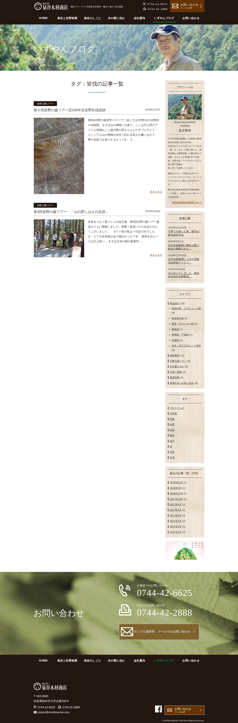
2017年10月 (176, 499)
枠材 (172, 430)
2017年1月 (176, 532)
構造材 (175, 329)
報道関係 (174, 377)
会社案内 (139, 18)
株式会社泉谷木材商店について (187, 202)
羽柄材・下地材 (180, 334)
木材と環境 (176, 372)
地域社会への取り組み (182, 383)
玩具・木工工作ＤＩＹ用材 (186, 345)
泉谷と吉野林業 (67, 18)
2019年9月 (176, 488)
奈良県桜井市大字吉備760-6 (51, 701)
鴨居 (172, 435)
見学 (172, 452)
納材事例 (174, 355)
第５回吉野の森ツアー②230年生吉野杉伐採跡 (70, 110)
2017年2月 (176, 526)
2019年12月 (176, 482)
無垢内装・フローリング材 (186, 308)
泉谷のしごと (92, 18)
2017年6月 (176, 504)
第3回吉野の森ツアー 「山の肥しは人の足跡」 (71, 212)
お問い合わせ (190, 18)
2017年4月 (176, 515)
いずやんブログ (164, 18)
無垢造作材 (178, 318)
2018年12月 (176, 493)
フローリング (177, 408)
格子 (172, 441)
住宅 (172, 457)
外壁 (172, 424)
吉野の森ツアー (45, 103)
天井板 (173, 413)
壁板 (172, 419)
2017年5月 (176, 510)
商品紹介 (174, 303)
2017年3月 (176, 521)
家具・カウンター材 (183, 323)
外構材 (175, 340)
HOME (43, 18)
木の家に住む (116, 18)
